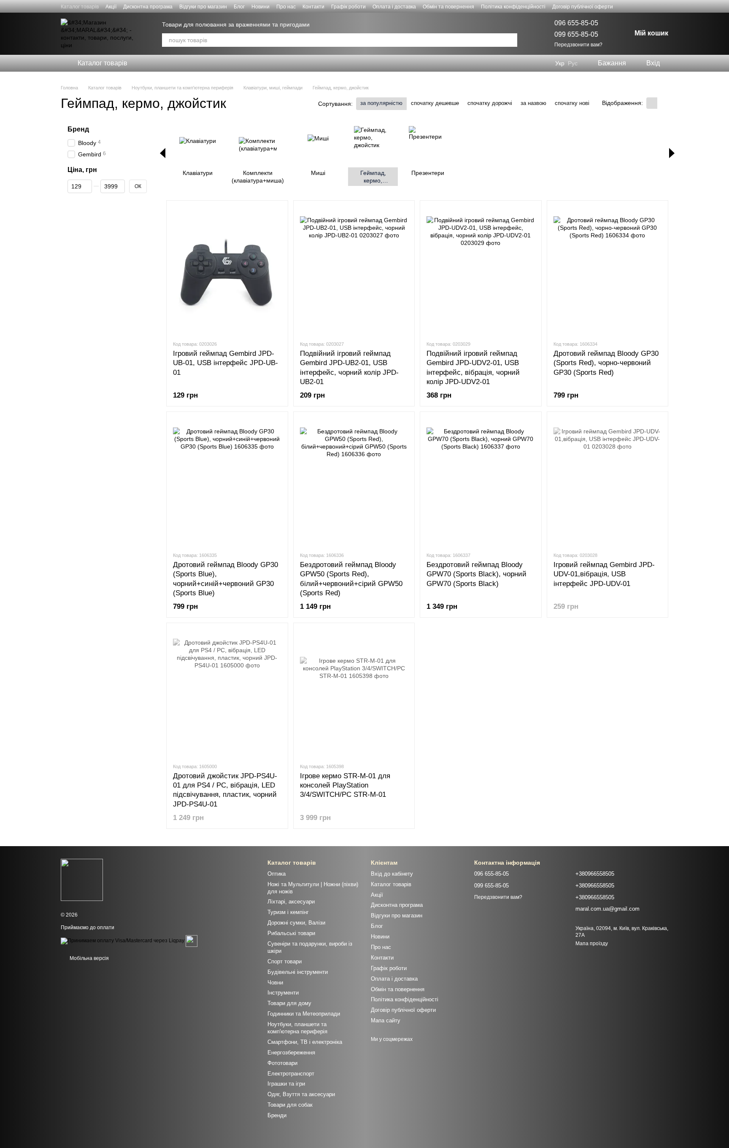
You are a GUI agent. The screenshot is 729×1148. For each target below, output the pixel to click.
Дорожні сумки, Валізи (296, 922)
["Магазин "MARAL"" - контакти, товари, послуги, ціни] (82, 879)
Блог (239, 7)
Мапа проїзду (591, 943)
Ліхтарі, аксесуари (291, 901)
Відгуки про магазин (203, 7)
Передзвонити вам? (578, 45)
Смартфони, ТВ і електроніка (304, 1042)
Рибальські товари (291, 933)
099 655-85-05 (576, 34)
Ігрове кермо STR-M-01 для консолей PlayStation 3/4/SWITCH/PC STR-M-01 (345, 785)
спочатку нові (572, 103)
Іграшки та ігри (286, 1084)
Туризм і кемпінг (288, 912)
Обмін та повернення (448, 7)
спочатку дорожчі (489, 103)
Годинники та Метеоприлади (303, 1014)
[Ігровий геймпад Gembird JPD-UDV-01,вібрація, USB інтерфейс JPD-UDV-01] (608, 481)
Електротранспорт (290, 1073)
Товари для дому (289, 1003)
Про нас (286, 7)
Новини (260, 7)
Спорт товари (284, 961)
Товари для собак (290, 1105)
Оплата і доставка (394, 7)
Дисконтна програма (148, 7)
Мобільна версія (88, 958)
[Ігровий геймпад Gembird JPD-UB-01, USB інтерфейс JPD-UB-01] (227, 270)
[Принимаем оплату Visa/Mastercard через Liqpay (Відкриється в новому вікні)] (122, 941)
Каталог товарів (80, 7)
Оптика (276, 874)
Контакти (313, 7)
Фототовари (282, 1063)
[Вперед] (672, 153)
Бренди (276, 1115)
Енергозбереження (291, 1052)
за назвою (533, 103)
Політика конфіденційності (513, 7)
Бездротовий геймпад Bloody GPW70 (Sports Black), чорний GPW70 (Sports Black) (476, 574)
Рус (573, 63)
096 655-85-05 (576, 23)
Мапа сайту (385, 1020)
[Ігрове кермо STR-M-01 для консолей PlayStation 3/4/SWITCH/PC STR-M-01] (354, 692)
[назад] (162, 153)
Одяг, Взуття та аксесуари (301, 1094)
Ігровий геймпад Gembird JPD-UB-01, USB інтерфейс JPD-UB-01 (225, 363)
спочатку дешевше (435, 103)
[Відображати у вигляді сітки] (651, 103)
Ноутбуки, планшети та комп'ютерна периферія (297, 1028)
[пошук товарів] (510, 40)
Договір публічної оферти (582, 7)
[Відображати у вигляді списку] (662, 103)
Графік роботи (348, 7)
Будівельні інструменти (297, 972)
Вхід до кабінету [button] (392, 874)
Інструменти (283, 992)
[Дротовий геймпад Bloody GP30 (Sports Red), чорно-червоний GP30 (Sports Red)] (608, 270)
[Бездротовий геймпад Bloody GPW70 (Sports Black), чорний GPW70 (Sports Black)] (481, 481)
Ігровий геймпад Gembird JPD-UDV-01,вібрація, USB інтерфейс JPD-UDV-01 (604, 574)
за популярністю (381, 103)
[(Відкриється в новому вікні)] (191, 941)
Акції (110, 7)
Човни (275, 982)
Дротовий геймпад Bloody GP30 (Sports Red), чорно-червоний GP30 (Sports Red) (606, 363)
